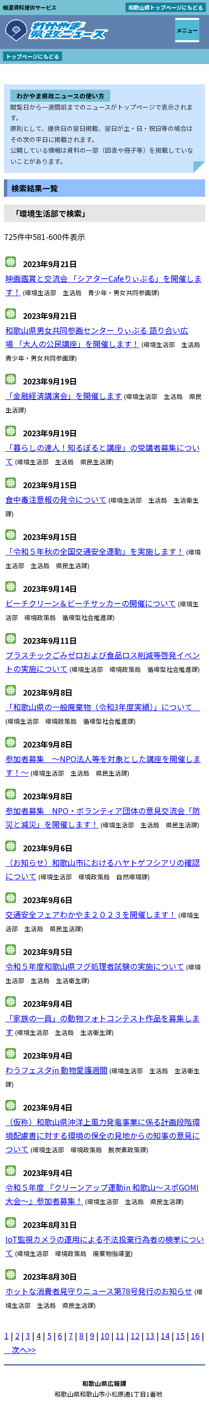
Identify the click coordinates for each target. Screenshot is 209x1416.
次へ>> (20, 1349)
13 (150, 1335)
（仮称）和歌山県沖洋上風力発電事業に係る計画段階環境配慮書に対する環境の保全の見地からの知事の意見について (102, 1135)
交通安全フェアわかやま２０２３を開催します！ (90, 914)
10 (105, 1335)
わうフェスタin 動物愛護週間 (56, 1070)
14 (165, 1335)
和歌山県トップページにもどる (165, 7)
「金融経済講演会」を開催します (63, 395)
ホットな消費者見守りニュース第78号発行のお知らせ (98, 1291)
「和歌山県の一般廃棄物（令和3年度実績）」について (102, 707)
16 (195, 1335)
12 (135, 1335)
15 (180, 1335)
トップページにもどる (32, 56)
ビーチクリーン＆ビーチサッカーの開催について (90, 603)
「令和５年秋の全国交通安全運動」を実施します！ (94, 551)
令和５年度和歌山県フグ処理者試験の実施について (94, 966)
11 (120, 1335)
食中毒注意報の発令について (55, 499)
